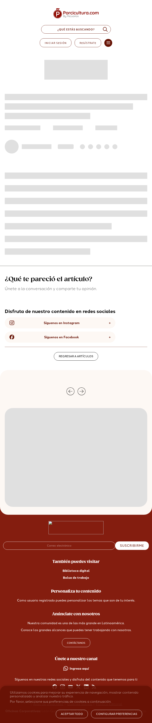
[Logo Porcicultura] (76, 18)
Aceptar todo (72, 714)
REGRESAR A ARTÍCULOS (76, 356)
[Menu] (108, 43)
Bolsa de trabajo (76, 578)
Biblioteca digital (76, 571)
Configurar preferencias (116, 714)
